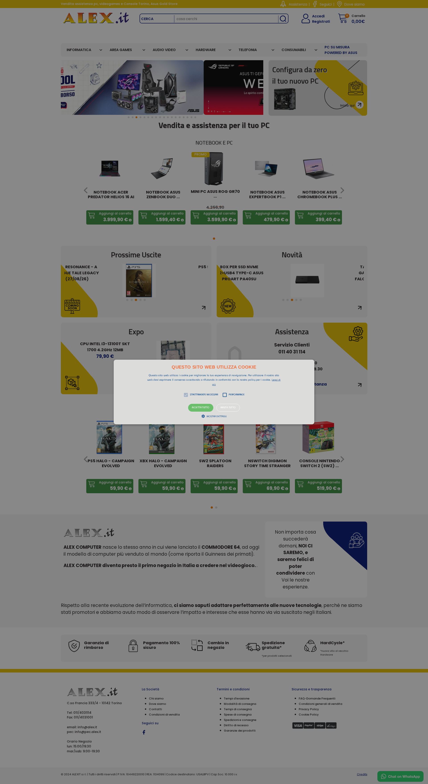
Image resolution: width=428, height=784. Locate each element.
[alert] (214, 392)
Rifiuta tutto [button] (228, 407)
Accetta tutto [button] (200, 407)
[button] (214, 392)
